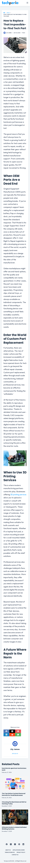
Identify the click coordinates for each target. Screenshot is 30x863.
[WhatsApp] (18, 734)
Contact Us (15, 854)
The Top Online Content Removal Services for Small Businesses (13, 794)
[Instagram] (15, 844)
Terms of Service (10, 852)
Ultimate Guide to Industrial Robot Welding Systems (14, 828)
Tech (23, 32)
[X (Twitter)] (12, 731)
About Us (8, 850)
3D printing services (18, 494)
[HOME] (4, 12)
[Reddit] (12, 734)
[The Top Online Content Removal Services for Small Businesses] (15, 783)
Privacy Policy (21, 852)
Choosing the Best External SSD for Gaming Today (14, 803)
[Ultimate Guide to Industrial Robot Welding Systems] (15, 817)
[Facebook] (6, 731)
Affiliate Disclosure (19, 850)
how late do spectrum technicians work (14, 769)
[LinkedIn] (6, 734)
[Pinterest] (18, 731)
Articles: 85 (15, 753)
